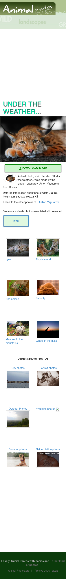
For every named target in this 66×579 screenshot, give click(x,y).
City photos (18, 368)
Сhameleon (12, 299)
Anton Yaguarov (49, 202)
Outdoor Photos (18, 408)
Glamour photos (18, 449)
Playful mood (43, 259)
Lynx (8, 259)
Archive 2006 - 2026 (46, 570)
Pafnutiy (40, 298)
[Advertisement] (33, 62)
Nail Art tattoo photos (48, 449)
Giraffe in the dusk (46, 340)
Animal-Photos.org (19, 570)
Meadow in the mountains (14, 341)
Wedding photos (45, 409)
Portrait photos (48, 368)
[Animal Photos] (28, 7)
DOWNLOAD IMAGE (34, 168)
